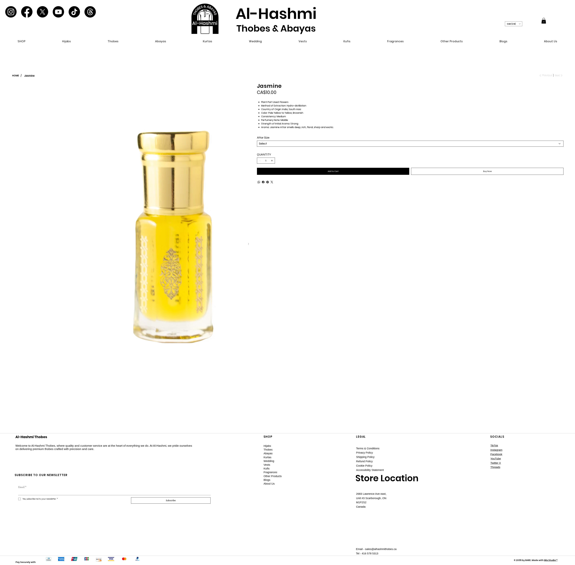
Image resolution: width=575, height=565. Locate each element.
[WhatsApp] (259, 182)
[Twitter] (272, 182)
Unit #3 (360, 498)
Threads (495, 467)
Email (22, 487)
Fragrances (270, 472)
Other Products (273, 476)
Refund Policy (364, 461)
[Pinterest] (267, 182)
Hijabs (267, 445)
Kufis (267, 468)
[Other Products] (344, 476)
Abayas (268, 453)
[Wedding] (344, 461)
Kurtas (267, 457)
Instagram (496, 449)
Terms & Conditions (367, 448)
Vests (267, 464)
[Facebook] (26, 12)
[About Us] (344, 484)
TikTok (494, 445)
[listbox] (513, 23)
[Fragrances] (344, 472)
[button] (21, 41)
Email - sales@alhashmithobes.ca (376, 549)
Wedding (269, 461)
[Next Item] (248, 244)
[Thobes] (344, 450)
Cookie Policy (364, 465)
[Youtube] (58, 12)
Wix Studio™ (550, 560)
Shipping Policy (365, 457)
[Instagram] (11, 12)
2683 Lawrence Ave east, (371, 493)
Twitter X (495, 462)
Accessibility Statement (370, 470)
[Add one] (272, 161)
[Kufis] (344, 468)
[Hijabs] (344, 446)
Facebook (496, 454)
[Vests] (344, 465)
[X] (42, 12)
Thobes (268, 449)
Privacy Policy (364, 452)
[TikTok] (74, 12)
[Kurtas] (344, 457)
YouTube (495, 458)
